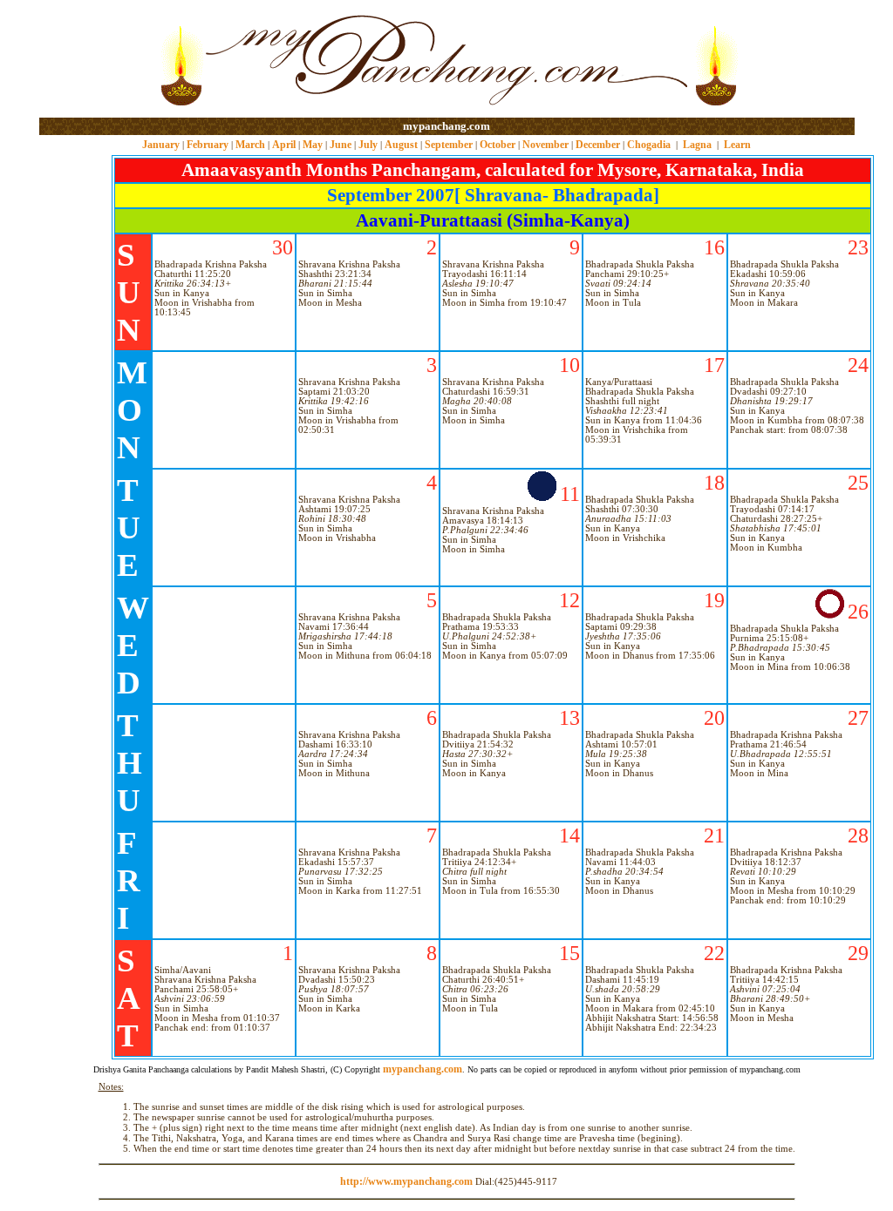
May (313, 145)
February (207, 145)
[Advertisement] (95, 59)
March (250, 145)
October (497, 145)
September (449, 145)
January (161, 145)
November (545, 145)
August (401, 145)
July (368, 145)
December (598, 145)
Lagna (697, 145)
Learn (737, 145)
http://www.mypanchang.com (406, 1181)
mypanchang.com (446, 125)
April (284, 145)
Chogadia (649, 145)
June (340, 145)
